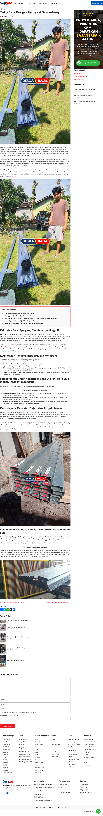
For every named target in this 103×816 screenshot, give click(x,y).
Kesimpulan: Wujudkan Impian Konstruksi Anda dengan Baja (24, 323)
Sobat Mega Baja (79, 76)
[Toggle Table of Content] (66, 310)
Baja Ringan (32, 3)
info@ (35, 800)
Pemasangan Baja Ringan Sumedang (57, 602)
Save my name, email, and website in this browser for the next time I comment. (19, 712)
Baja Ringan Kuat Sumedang (15, 660)
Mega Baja (63, 807)
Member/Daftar (97, 3)
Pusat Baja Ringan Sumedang (16, 627)
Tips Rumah (78, 79)
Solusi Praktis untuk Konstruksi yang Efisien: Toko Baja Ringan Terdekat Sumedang (31, 318)
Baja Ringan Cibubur (21, 423)
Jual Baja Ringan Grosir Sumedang (17, 620)
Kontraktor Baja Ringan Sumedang (17, 637)
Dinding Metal (43, 3)
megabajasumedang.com (44, 800)
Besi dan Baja (19, 3)
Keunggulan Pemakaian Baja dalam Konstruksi (19, 316)
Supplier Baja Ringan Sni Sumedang (13, 602)
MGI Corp (53, 807)
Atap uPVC (54, 3)
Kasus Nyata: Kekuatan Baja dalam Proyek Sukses (20, 321)
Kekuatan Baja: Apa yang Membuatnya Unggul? (19, 313)
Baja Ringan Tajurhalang (12, 347)
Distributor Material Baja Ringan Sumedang (20, 648)
